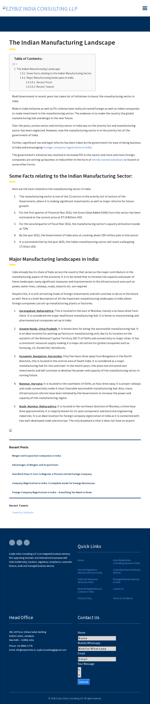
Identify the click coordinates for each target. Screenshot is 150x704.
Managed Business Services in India (126, 581)
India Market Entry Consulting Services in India (126, 562)
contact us (118, 588)
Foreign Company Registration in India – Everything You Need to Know (52, 492)
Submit (83, 682)
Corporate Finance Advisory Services (126, 571)
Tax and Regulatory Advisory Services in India (90, 571)
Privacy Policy (85, 598)
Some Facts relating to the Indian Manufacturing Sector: (59, 73)
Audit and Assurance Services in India (88, 581)
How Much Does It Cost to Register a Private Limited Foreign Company (52, 474)
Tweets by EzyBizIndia (23, 512)
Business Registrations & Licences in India (90, 590)
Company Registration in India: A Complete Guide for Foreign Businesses (53, 483)
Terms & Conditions (123, 598)
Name (81, 632)
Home (81, 560)
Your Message (86, 664)
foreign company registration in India (67, 147)
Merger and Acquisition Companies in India (36, 455)
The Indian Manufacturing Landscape (38, 69)
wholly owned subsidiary (107, 159)
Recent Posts (44, 82)
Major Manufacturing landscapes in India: (50, 77)
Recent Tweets (45, 86)
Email (81, 653)
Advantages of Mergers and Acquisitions (35, 464)
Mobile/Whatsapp (89, 643)
